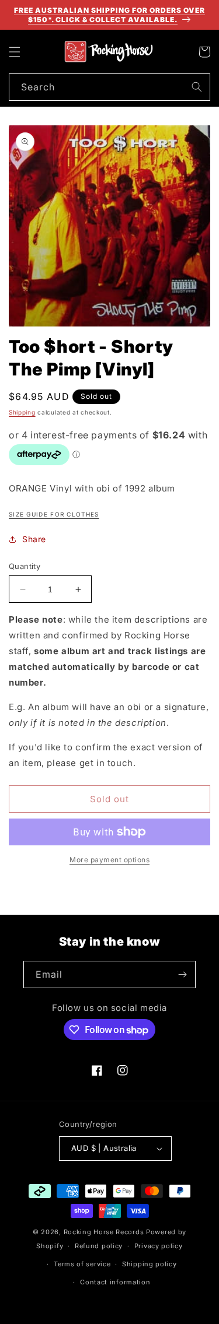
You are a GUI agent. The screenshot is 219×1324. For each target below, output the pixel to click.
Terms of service (82, 1264)
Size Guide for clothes (54, 514)
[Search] (197, 87)
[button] (14, 52)
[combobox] (109, 87)
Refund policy (99, 1246)
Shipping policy (149, 1264)
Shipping (22, 412)
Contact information (115, 1282)
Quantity (24, 566)
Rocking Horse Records (104, 1232)
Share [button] (34, 539)
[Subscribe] (182, 974)
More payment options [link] (109, 859)
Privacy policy (158, 1246)
